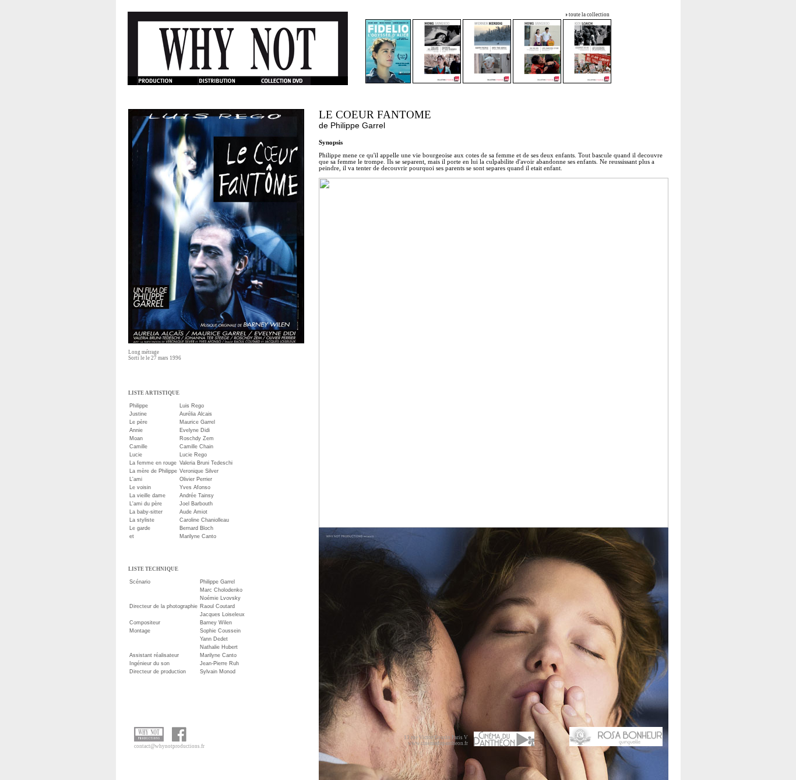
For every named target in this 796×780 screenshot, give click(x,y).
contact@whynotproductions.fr (169, 746)
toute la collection (589, 14)
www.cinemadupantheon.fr (438, 743)
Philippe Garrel (357, 125)
